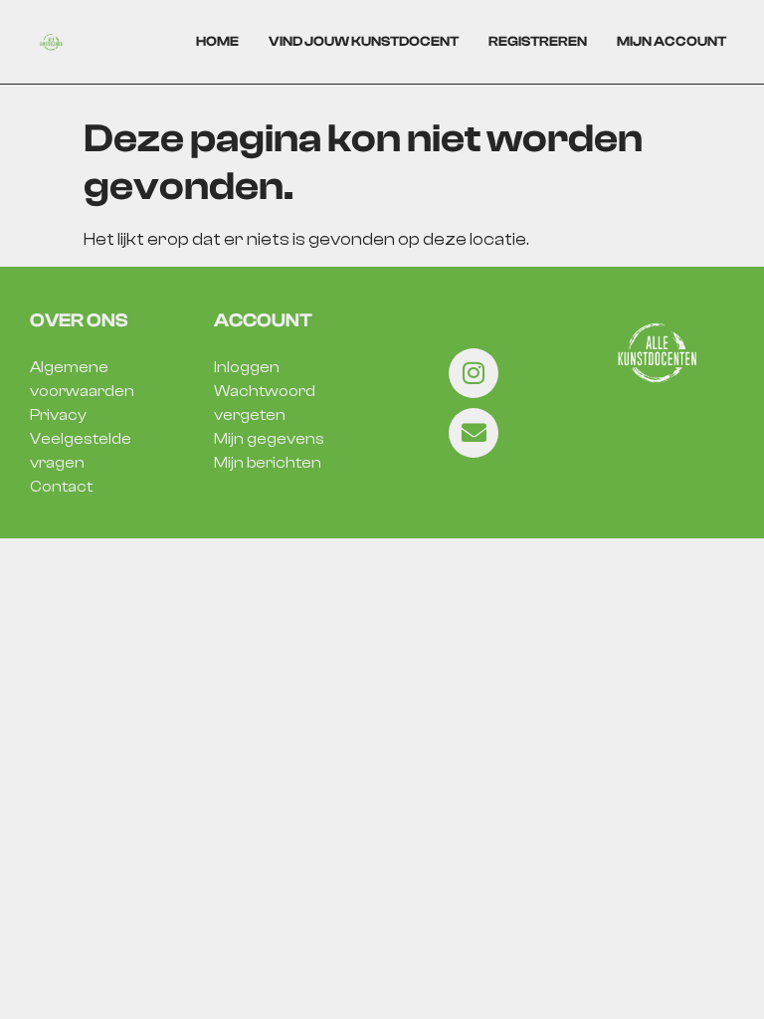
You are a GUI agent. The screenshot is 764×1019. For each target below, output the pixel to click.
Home (217, 42)
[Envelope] (473, 433)
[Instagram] (473, 373)
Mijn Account (671, 42)
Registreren (537, 42)
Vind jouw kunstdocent (364, 42)
